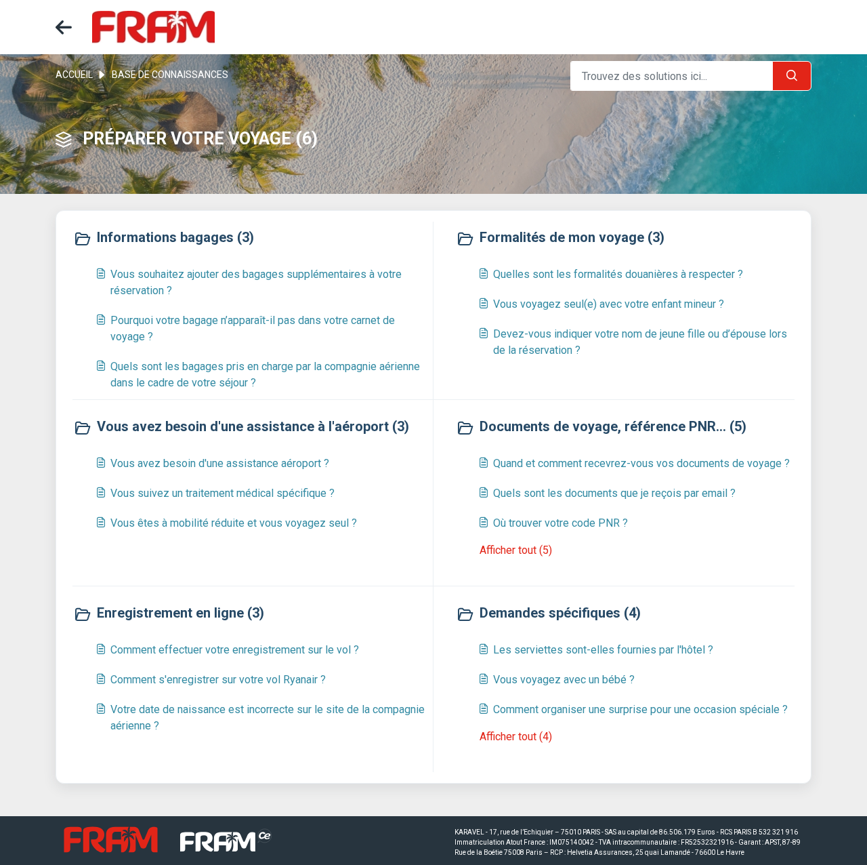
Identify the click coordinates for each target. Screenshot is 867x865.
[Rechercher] (791, 76)
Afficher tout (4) (516, 736)
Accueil (74, 74)
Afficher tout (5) (516, 550)
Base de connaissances (170, 74)
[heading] (249, 238)
